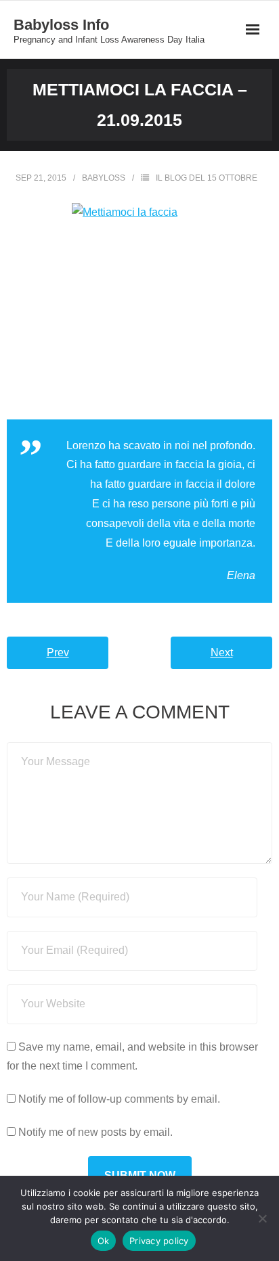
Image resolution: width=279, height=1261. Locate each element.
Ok (104, 1240)
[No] (262, 1218)
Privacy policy (159, 1240)
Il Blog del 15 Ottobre (206, 178)
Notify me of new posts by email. (95, 1132)
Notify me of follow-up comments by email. (119, 1099)
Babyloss (103, 178)
